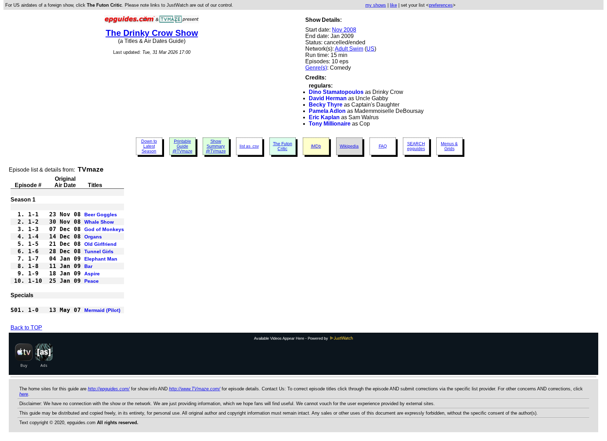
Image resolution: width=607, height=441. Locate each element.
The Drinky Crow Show (152, 33)
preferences (441, 5)
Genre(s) (316, 68)
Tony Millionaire (330, 124)
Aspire (92, 273)
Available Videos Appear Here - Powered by (291, 338)
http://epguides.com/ (109, 388)
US (370, 49)
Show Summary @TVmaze (216, 146)
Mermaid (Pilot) (102, 310)
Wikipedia (349, 146)
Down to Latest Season (149, 146)
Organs (93, 236)
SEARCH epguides (416, 146)
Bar (88, 266)
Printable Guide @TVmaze (182, 146)
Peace (91, 281)
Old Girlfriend (100, 244)
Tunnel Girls (98, 251)
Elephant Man (100, 259)
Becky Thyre (325, 105)
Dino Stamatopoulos (336, 92)
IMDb (316, 146)
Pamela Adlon (327, 111)
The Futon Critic (282, 146)
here (23, 394)
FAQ (383, 146)
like (393, 5)
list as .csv (249, 146)
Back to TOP (26, 328)
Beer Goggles (100, 214)
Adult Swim (349, 49)
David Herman (328, 98)
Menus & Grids (449, 146)
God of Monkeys (104, 229)
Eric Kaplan (324, 117)
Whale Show (99, 222)
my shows (375, 5)
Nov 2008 (344, 30)
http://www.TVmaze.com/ (194, 388)
